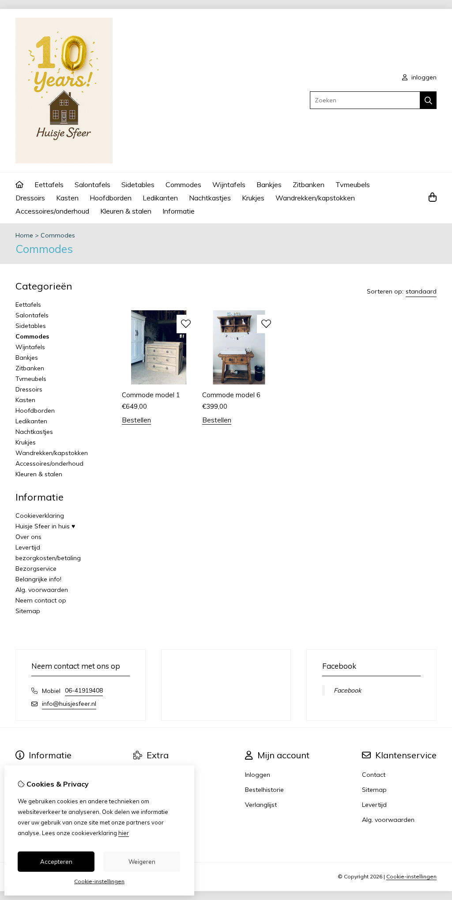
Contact (373, 775)
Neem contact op (40, 600)
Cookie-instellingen (411, 876)
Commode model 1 (151, 395)
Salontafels (92, 184)
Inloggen (257, 775)
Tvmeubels (352, 184)
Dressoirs (30, 197)
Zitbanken (308, 184)
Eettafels (49, 184)
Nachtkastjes (210, 197)
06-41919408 (84, 690)
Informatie (178, 211)
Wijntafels (228, 184)
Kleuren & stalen (125, 211)
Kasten (67, 197)
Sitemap (27, 611)
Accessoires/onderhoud (52, 211)
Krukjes (253, 197)
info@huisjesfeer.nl (69, 704)
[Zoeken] (428, 100)
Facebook (347, 690)
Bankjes (269, 184)
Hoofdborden (111, 197)
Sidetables (137, 184)
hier (123, 832)
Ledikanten (160, 197)
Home (24, 235)
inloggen (423, 77)
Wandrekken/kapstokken (315, 197)
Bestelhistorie (264, 790)
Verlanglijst (261, 805)
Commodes (183, 184)
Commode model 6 (231, 395)
